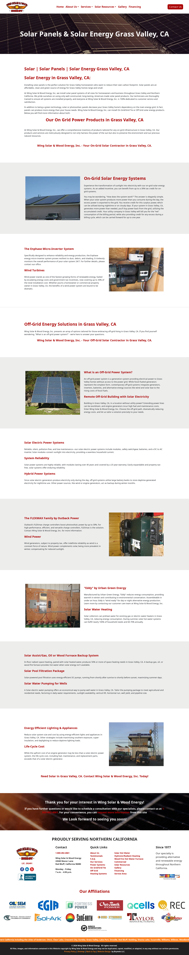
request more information (113, 812)
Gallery (122, 6)
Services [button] (86, 6)
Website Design (104, 951)
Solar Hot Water (122, 853)
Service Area (120, 873)
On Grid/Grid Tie (98, 867)
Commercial (120, 861)
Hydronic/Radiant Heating (127, 856)
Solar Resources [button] (104, 6)
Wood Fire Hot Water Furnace (128, 859)
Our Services (96, 861)
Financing (135, 6)
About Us (94, 853)
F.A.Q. (92, 859)
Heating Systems (98, 873)
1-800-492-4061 (62, 853)
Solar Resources (122, 864)
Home (60, 6)
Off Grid (94, 870)
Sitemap (81, 951)
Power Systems (97, 864)
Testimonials (96, 856)
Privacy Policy (70, 951)
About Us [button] (71, 6)
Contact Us (175, 6)
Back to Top (91, 951)
